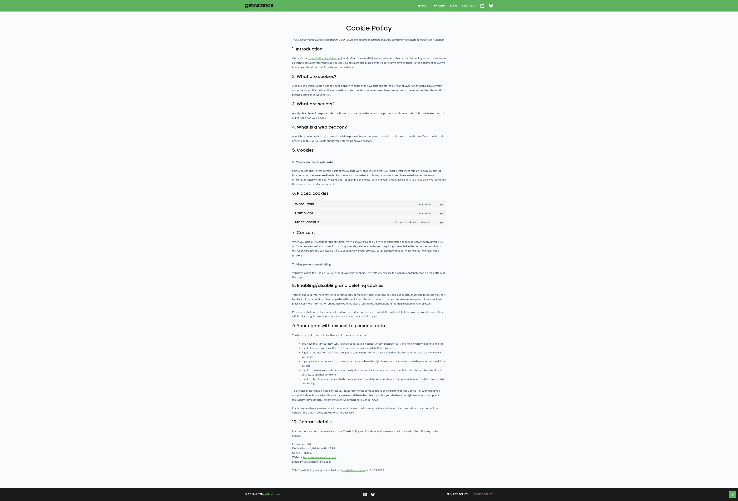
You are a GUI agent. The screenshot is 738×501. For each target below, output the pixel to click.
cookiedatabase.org (354, 470)
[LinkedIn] (365, 494)
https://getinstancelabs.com (324, 58)
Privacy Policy (457, 494)
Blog (453, 5)
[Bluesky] (373, 494)
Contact (469, 5)
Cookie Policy (483, 494)
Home (422, 5)
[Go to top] (732, 494)
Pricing (439, 5)
